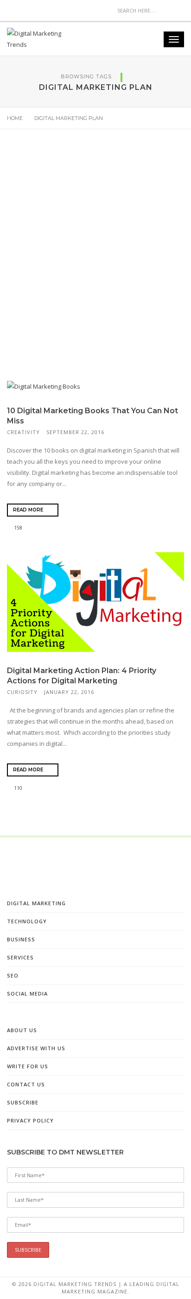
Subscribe (22, 1102)
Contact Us (26, 1084)
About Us (22, 1030)
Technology (27, 921)
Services (20, 957)
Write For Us (27, 1066)
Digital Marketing (36, 903)
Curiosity (22, 691)
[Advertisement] (95, 261)
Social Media (27, 993)
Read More (29, 510)
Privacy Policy (30, 1120)
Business (21, 939)
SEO (13, 975)
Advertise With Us (36, 1048)
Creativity (23, 432)
